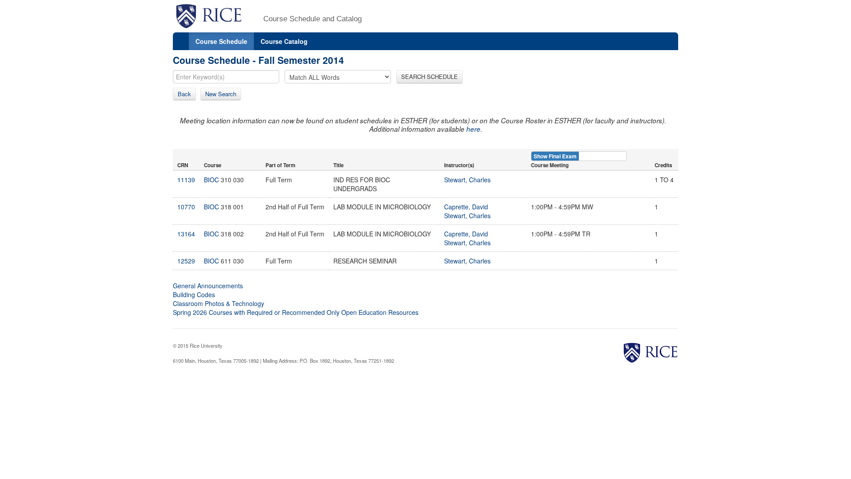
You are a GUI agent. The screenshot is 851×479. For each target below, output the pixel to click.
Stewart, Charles (467, 179)
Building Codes (194, 294)
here (473, 128)
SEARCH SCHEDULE (429, 76)
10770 (186, 206)
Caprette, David (466, 206)
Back (184, 94)
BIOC (211, 179)
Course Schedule (221, 41)
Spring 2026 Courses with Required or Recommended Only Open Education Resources (295, 312)
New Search (220, 94)
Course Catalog (284, 41)
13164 (186, 233)
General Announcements (208, 285)
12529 (186, 260)
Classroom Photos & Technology (218, 303)
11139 (186, 179)
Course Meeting (550, 165)
